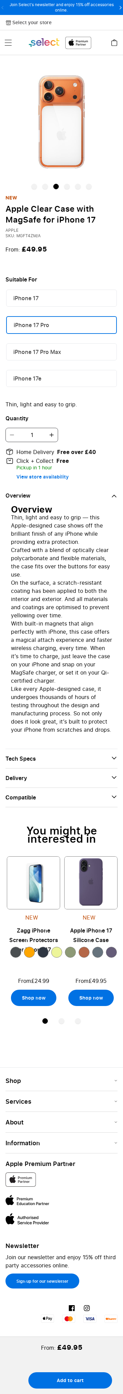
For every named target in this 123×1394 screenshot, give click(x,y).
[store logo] (59, 42)
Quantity (16, 418)
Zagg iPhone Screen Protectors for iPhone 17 (33, 940)
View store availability (42, 476)
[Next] (120, 7)
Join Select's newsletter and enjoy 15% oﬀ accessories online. (62, 7)
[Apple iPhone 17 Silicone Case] (91, 882)
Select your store (32, 22)
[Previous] (2, 7)
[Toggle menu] (8, 42)
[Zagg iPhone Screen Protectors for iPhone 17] (33, 882)
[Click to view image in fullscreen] (61, 122)
